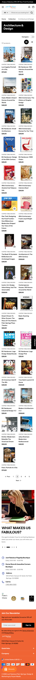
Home (4, 19)
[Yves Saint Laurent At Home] (26, 367)
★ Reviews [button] (35, 342)
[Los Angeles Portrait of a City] (9, 54)
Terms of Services (28, 630)
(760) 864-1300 (11, 584)
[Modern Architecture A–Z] (26, 396)
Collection (12, 19)
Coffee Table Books (8, 64)
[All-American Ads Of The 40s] (9, 367)
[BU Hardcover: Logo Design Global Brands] (9, 339)
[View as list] (32, 42)
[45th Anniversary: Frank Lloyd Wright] (26, 204)
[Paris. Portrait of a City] (9, 455)
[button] (4, 547)
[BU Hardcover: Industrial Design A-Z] (9, 396)
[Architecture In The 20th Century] (26, 242)
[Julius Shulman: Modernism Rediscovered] (26, 424)
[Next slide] (16, 547)
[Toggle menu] (3, 7)
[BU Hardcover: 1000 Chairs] (26, 144)
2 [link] (17, 476)
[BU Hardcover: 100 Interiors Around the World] (26, 54)
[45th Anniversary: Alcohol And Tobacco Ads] (9, 173)
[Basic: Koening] (26, 303)
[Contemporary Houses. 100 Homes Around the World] (26, 272)
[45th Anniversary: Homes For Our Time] (26, 116)
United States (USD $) (12, 659)
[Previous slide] (3, 547)
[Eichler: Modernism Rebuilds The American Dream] (9, 424)
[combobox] (18, 12)
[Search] (31, 12)
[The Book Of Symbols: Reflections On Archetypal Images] (9, 242)
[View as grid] (26, 42)
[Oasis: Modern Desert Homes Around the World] (9, 85)
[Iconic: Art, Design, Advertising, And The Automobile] (9, 272)
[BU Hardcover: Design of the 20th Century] (9, 144)
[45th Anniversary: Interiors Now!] (26, 173)
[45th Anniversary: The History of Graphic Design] (26, 85)
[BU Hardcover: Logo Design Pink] (26, 339)
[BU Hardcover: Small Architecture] (9, 116)
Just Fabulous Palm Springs (16, 674)
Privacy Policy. (9, 633)
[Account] (29, 7)
